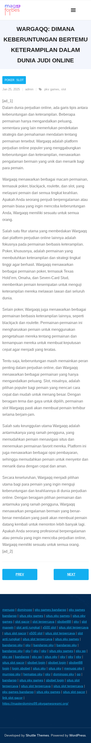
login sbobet (21, 668)
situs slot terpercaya (73, 627)
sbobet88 (64, 621)
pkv (76, 621)
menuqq (8, 609)
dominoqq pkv (63, 674)
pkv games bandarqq (50, 609)
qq (78, 674)
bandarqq (22, 657)
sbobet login (36, 662)
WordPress (77, 735)
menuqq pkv (73, 668)
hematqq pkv (32, 674)
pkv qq (81, 651)
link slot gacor (12, 697)
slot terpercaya (43, 621)
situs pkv (51, 657)
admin (29, 89)
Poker (9, 80)
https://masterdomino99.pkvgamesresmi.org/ (35, 703)
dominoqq (24, 609)
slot (63, 89)
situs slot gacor (15, 633)
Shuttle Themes (37, 735)
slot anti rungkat (28, 627)
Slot (20, 80)
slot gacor (22, 621)
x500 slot (49, 627)
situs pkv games (31, 616)
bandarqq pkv (12, 645)
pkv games (51, 89)
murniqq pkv (11, 674)
